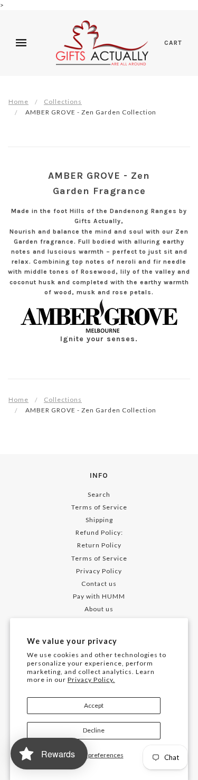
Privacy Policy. (91, 679)
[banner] (102, 43)
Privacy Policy (99, 571)
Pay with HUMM (99, 596)
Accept (93, 705)
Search (99, 494)
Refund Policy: (99, 532)
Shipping (99, 520)
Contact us (99, 584)
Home (18, 101)
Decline (94, 730)
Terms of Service (99, 507)
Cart (173, 42)
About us (99, 609)
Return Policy (99, 545)
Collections (63, 101)
